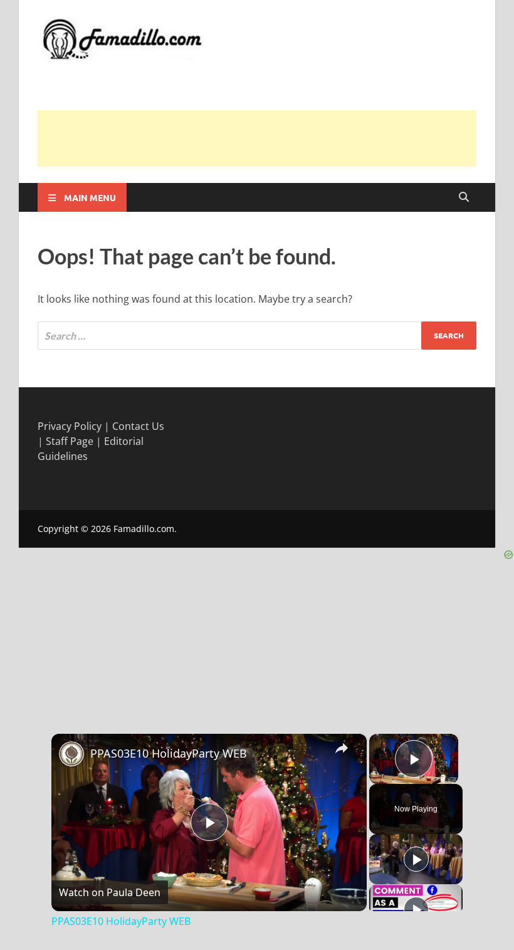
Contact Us (138, 426)
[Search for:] (257, 335)
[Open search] (463, 197)
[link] (71, 753)
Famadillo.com (143, 529)
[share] (341, 747)
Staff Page (69, 441)
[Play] (416, 859)
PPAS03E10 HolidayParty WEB (168, 753)
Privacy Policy (70, 426)
